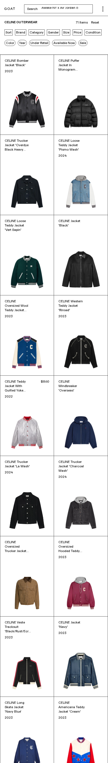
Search (60, 8)
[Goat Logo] (9, 9)
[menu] (103, 9)
